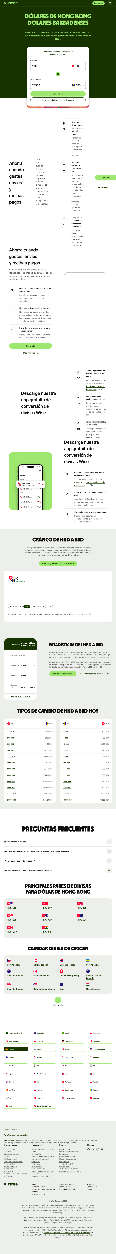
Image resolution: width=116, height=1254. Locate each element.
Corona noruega (67, 965)
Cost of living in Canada (67, 1143)
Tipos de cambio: (10, 1130)
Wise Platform (36, 1166)
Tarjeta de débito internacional (42, 1156)
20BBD (66, 750)
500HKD (10, 750)
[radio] (12, 606)
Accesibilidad (8, 1171)
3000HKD (11, 775)
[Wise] (11, 3)
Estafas (89, 1189)
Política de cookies (38, 1187)
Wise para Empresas (38, 1169)
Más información (99, 186)
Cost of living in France (31, 1143)
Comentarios (8, 1169)
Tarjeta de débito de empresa (42, 1171)
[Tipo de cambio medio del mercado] (72, 51)
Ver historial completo (20, 696)
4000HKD (11, 781)
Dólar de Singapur (15, 989)
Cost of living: (9, 1140)
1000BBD (67, 781)
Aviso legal (90, 1184)
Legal (33, 1184)
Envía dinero (58, 94)
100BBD (66, 763)
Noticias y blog (64, 1149)
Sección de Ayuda (10, 1166)
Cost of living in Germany (13, 1143)
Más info (87, 614)
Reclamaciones (64, 1187)
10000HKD (11, 794)
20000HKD (11, 800)
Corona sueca (92, 965)
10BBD (66, 744)
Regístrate (98, 3)
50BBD (66, 756)
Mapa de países (92, 1187)
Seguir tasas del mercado (63, 674)
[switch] (58, 74)
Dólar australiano (15, 975)
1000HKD (11, 756)
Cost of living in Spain (49, 1143)
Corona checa (13, 965)
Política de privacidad (67, 1184)
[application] (25, 593)
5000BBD (67, 794)
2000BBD (67, 787)
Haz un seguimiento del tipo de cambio (58, 100)
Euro (62, 989)
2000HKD (11, 763)
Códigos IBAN (64, 1166)
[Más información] (19, 655)
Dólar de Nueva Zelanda (93, 976)
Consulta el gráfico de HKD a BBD (94, 674)
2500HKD (11, 769)
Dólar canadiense (41, 975)
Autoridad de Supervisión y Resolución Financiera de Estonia (67, 1232)
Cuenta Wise (36, 1154)
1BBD (65, 732)
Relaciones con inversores (13, 1161)
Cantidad (33, 60)
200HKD (10, 738)
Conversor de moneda (67, 1156)
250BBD (66, 769)
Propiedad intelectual (67, 1189)
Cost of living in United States (51, 1140)
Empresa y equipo (10, 1149)
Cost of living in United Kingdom (27, 1140)
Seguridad (7, 1151)
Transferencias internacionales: (16, 1135)
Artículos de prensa (11, 1154)
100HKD (10, 732)
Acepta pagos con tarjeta (40, 1176)
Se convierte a (35, 79)
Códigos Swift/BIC (66, 1164)
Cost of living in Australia (72, 1140)
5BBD (65, 738)
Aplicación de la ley (38, 1194)
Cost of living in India (90, 1140)
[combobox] (78, 66)
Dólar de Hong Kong (69, 975)
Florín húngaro (93, 989)
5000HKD (11, 787)
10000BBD (67, 800)
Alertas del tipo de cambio (69, 1169)
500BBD (66, 775)
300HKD (10, 744)
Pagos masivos (36, 1174)
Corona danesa (40, 965)
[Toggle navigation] (110, 3)
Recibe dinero (36, 1164)
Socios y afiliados (10, 1164)
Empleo (6, 1156)
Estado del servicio (10, 1159)
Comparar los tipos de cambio (70, 1171)
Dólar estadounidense (44, 989)
